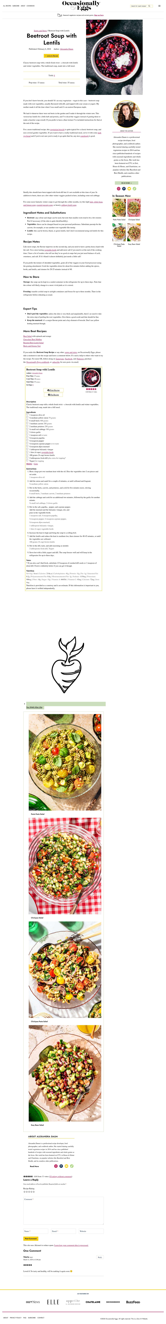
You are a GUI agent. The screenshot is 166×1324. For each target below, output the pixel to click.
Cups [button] (36, 463)
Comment (28, 1199)
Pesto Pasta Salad (119, 220)
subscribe (56, 362)
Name (27, 1231)
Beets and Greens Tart (32, 346)
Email (55, 1231)
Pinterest (80, 358)
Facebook (68, 358)
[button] (87, 389)
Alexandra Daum (66, 49)
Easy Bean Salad (134, 244)
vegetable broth (50, 250)
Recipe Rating (28, 1188)
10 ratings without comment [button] (61, 1176)
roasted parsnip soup (45, 205)
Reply (100, 1257)
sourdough (84, 136)
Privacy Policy (15, 1318)
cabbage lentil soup (68, 205)
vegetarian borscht (57, 129)
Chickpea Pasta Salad (119, 245)
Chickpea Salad (134, 220)
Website (83, 1231)
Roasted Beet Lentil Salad (33, 342)
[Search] (149, 5)
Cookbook (30, 6)
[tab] (66, 705)
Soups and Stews (40, 30)
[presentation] (119, 208)
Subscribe (15, 6)
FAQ (24, 1318)
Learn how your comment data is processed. (71, 1245)
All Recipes (7, 6)
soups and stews (71, 352)
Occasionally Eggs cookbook (37, 362)
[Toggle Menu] (159, 6)
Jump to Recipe (52, 56)
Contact (40, 1318)
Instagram (60, 358)
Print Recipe (54, 390)
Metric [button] (29, 463)
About (23, 6)
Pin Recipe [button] (54, 394)
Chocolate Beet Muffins (32, 339)
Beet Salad (27, 336)
